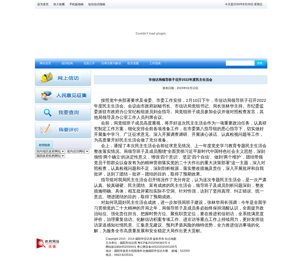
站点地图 (170, 238)
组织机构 (67, 63)
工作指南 (155, 63)
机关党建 (133, 63)
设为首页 (43, 4)
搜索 (260, 63)
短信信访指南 (96, 4)
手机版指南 (76, 4)
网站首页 (45, 63)
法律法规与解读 (111, 63)
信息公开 (89, 63)
